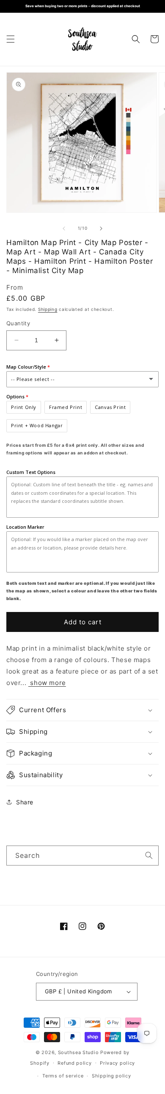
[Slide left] (64, 228)
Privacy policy (117, 1063)
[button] (10, 39)
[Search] (149, 855)
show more (47, 683)
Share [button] (24, 802)
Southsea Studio (78, 1052)
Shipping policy (111, 1076)
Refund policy (74, 1063)
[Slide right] (101, 228)
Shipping (48, 309)
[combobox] (82, 855)
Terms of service (62, 1076)
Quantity (18, 323)
